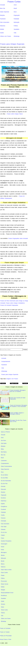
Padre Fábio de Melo (6, 569)
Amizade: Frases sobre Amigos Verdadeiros (12, 303)
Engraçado (17, 15)
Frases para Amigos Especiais (12, 44)
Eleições (2, 15)
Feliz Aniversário (4, 22)
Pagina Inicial (14, 383)
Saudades (16, 29)
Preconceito (4, 581)
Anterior (3, 383)
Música (2, 564)
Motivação (16, 22)
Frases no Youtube (5, 632)
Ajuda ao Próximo (5, 431)
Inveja (2, 549)
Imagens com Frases (12, 378)
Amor (15, 5)
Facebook (3, 18)
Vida (15, 32)
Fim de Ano (4, 532)
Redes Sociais (4, 584)
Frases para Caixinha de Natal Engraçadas (17, 398)
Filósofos (3, 529)
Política (16, 25)
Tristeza (3, 612)
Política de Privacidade (6, 635)
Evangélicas (4, 506)
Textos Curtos (4, 609)
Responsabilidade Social (7, 592)
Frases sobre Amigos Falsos (15, 114)
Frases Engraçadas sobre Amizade (18, 238)
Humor (2, 546)
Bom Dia (2, 8)
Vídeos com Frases (5, 36)
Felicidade (3, 520)
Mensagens (4, 552)
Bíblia (2, 449)
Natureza (2, 25)
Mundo (2, 561)
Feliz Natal (3, 526)
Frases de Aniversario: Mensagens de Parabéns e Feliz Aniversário (18, 406)
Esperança (3, 500)
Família (3, 515)
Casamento (4, 460)
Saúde (2, 32)
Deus (15, 12)
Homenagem (4, 543)
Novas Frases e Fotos (5, 639)
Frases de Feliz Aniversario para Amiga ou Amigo (14, 300)
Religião (3, 589)
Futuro (2, 538)
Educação (3, 489)
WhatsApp (16, 36)
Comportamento (5, 463)
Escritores (3, 497)
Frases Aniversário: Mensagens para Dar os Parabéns (17, 391)
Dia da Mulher (4, 475)
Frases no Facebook (5, 628)
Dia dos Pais (4, 483)
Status (2, 607)
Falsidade (16, 18)
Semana (3, 604)
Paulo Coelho (4, 572)
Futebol (3, 535)
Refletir (2, 29)
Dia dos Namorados (6, 480)
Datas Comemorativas (6, 466)
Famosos (3, 518)
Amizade (2, 5)
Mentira (3, 555)
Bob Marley (4, 452)
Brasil (15, 8)
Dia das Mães (4, 477)
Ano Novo (3, 440)
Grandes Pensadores (6, 541)
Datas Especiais (4, 12)
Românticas (4, 595)
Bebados (3, 446)
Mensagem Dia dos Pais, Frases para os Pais (18, 421)
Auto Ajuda (3, 443)
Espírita (3, 503)
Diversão (3, 486)
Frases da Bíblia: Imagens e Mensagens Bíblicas (17, 413)
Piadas (2, 575)
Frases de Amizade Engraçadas (9, 305)
